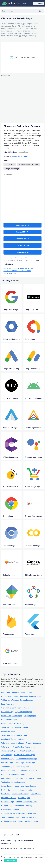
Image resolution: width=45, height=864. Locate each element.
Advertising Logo (22, 766)
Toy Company (6, 755)
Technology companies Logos (13, 782)
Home (3, 841)
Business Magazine (25, 790)
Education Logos (7, 759)
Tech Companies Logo (10, 817)
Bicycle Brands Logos (23, 712)
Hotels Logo (30, 763)
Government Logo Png (23, 806)
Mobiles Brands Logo (26, 751)
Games (20, 821)
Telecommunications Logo (26, 759)
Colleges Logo (6, 806)
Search (41, 11)
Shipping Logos (30, 716)
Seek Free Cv (6, 843)
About (9, 841)
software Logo (7, 763)
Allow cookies (10, 861)
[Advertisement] (22, 98)
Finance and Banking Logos (26, 802)
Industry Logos (35, 778)
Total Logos (5, 747)
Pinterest (30, 848)
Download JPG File (22, 239)
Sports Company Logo (10, 786)
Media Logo (19, 763)
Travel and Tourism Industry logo (14, 735)
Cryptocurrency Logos (10, 809)
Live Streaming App (28, 786)
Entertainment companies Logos (14, 778)
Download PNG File (22, 232)
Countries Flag (7, 712)
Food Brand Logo (8, 704)
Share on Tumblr (9, 273)
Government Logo (8, 770)
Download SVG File (22, 225)
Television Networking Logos (12, 743)
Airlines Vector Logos (9, 696)
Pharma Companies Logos (11, 716)
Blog (14, 841)
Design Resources (8, 821)
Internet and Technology (27, 770)
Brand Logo (5, 692)
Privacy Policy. (34, 260)
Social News (36, 794)
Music (36, 821)
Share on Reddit (24, 271)
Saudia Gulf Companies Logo (12, 739)
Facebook (13, 848)
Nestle (25, 727)
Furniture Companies (29, 817)
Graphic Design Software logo (13, 723)
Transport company (34, 743)
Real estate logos (8, 731)
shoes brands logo (8, 751)
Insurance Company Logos (30, 696)
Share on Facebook (11, 268)
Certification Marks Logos (24, 755)
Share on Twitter (26, 268)
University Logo (7, 802)
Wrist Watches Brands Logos (24, 747)
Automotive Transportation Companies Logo (18, 813)
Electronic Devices (8, 798)
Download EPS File (22, 245)
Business (28, 821)
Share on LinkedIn (10, 271)
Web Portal (5, 794)
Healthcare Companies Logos (13, 774)
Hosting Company (8, 790)
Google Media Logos (20, 156)
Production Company (20, 794)
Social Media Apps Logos (11, 727)
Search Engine (24, 798)
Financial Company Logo (22, 692)
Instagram (22, 848)
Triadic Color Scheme (25, 841)
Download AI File (23, 252)
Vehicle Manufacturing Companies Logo (17, 700)
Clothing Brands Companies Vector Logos (17, 708)
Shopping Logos (7, 766)
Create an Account (11, 835)
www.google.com (22, 152)
